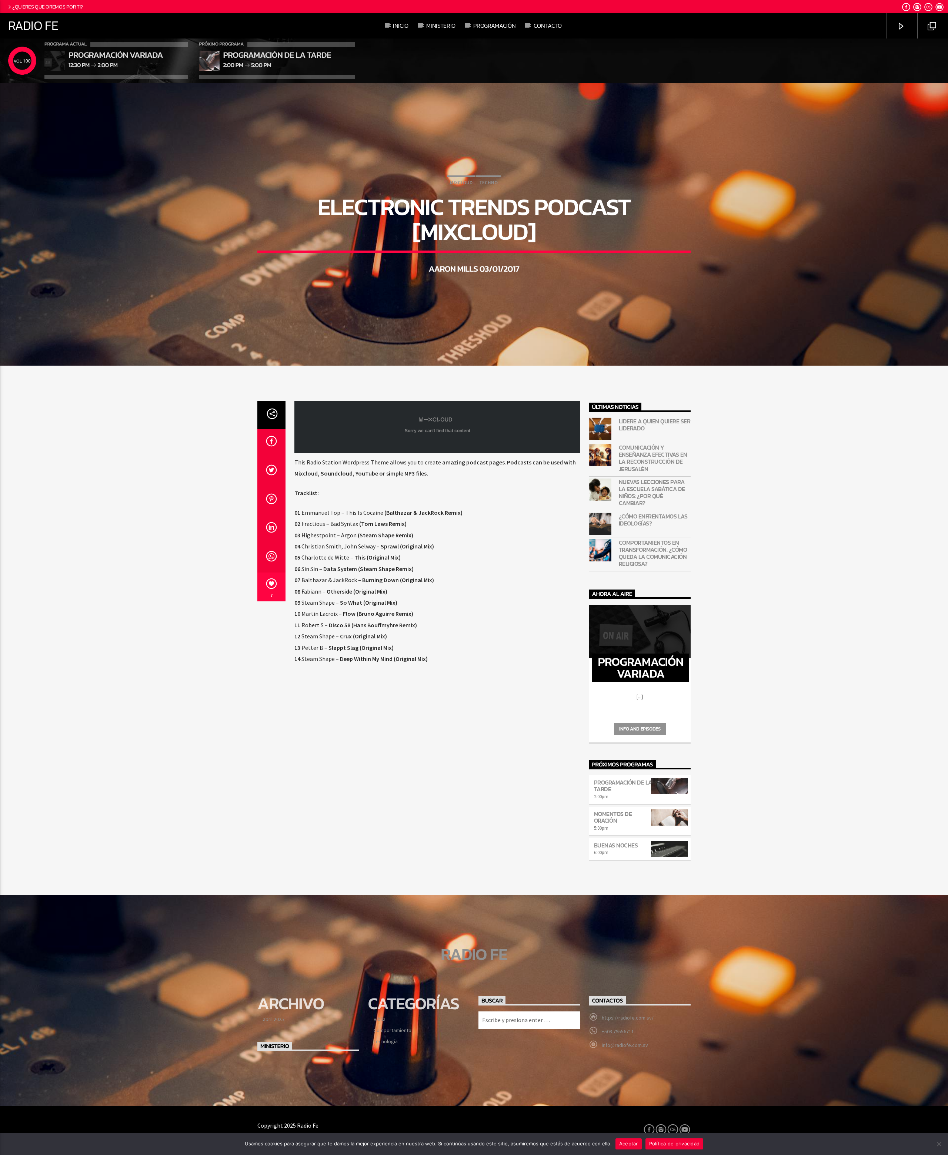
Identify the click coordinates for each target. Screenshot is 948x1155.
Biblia (379, 1019)
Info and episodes (639, 728)
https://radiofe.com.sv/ (628, 1017)
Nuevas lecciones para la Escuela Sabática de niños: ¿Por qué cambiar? (652, 493)
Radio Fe (33, 25)
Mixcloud (461, 182)
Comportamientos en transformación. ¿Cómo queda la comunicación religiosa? (653, 553)
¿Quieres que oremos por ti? (47, 7)
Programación (494, 25)
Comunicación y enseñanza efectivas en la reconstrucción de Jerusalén (653, 458)
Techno (488, 182)
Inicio (400, 25)
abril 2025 (273, 1019)
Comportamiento (392, 1030)
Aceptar (628, 1143)
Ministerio (440, 25)
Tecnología (386, 1041)
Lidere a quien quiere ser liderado (655, 425)
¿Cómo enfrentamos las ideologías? (653, 520)
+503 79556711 (618, 1031)
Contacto (548, 25)
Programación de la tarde (623, 785)
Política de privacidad (674, 1143)
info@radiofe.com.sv (625, 1045)
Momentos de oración (613, 817)
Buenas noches (616, 845)
